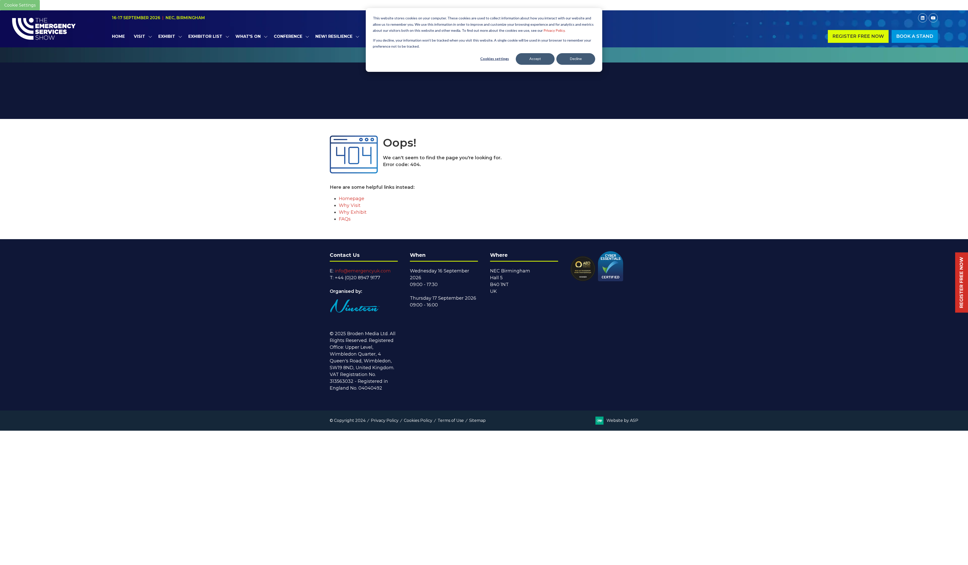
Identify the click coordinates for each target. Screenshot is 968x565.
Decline (576, 58)
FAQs (345, 219)
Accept (535, 58)
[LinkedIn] (922, 17)
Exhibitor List (205, 36)
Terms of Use (451, 420)
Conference (288, 36)
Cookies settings (494, 58)
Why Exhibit (353, 212)
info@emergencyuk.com (363, 271)
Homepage (351, 198)
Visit (139, 36)
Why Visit (349, 205)
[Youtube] (933, 17)
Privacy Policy (385, 420)
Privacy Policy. (554, 30)
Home (118, 36)
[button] (858, 36)
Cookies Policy (418, 420)
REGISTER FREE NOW (961, 282)
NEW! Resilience (333, 36)
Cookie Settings (20, 5)
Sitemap (477, 420)
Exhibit (166, 36)
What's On (248, 36)
